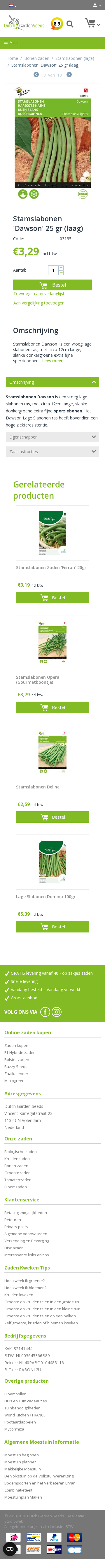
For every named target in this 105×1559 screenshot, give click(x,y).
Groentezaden (17, 1172)
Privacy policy (16, 1226)
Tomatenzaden (18, 1179)
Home (12, 58)
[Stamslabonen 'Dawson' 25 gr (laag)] (52, 143)
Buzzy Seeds (15, 1066)
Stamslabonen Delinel (38, 787)
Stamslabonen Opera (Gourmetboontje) (38, 680)
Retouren (12, 1219)
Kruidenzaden (17, 1158)
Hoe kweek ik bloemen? (25, 1287)
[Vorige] (36, 75)
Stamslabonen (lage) (74, 58)
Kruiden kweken (18, 1294)
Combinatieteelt (18, 1490)
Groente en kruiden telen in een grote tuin (41, 1301)
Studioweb (13, 1521)
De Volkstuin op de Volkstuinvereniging (39, 1476)
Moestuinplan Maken (23, 1497)
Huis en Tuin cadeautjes (25, 1401)
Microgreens (15, 1080)
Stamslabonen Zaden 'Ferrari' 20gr (51, 567)
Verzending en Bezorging (26, 1240)
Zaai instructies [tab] (23, 451)
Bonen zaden (36, 58)
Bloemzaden (15, 1186)
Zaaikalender (16, 1073)
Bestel (59, 285)
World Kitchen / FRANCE (25, 1415)
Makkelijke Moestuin (22, 1469)
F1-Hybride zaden (20, 1052)
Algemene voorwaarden (25, 1233)
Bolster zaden (16, 1059)
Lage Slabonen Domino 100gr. (46, 896)
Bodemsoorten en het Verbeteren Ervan (40, 1483)
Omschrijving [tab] (21, 382)
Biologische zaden (20, 1151)
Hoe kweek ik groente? (24, 1280)
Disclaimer (13, 1247)
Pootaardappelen (20, 1422)
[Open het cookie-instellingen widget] (10, 1549)
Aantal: (19, 270)
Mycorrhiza (14, 1429)
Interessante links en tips (26, 1254)
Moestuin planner (20, 1462)
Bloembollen (15, 1394)
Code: (18, 238)
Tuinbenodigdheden (22, 1408)
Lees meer (52, 360)
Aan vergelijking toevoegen (38, 303)
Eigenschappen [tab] (23, 437)
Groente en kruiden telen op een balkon (40, 1315)
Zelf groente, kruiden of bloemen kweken (41, 1323)
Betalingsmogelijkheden (25, 1212)
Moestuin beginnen (21, 1455)
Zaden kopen (16, 1045)
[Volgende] (69, 75)
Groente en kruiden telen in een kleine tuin (42, 1308)
